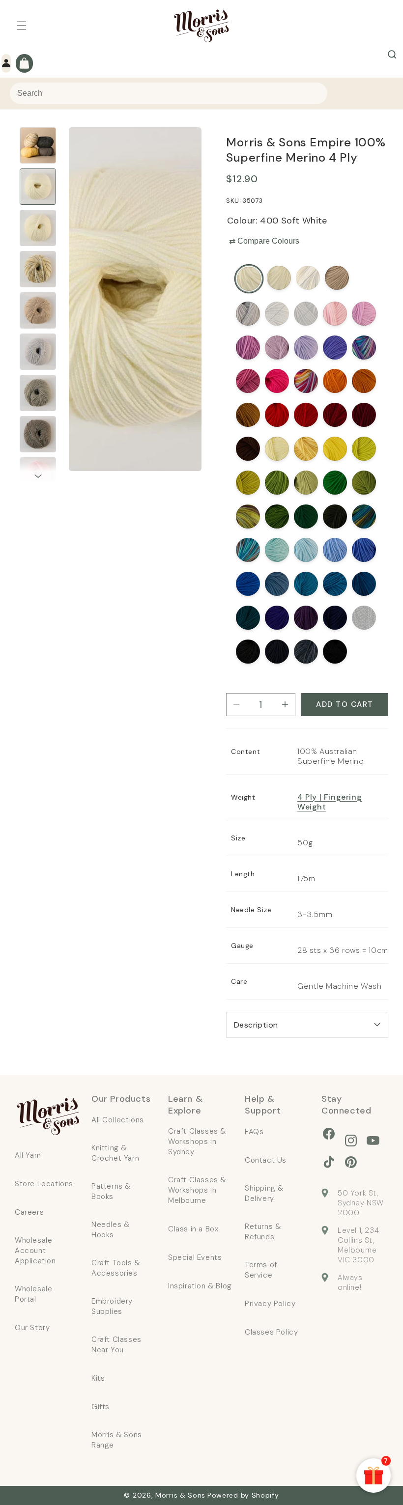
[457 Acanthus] (277, 516)
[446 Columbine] (277, 347)
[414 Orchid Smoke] (248, 347)
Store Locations (44, 1184)
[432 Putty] (308, 278)
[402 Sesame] (337, 278)
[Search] (392, 54)
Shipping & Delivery (264, 1193)
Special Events (195, 1257)
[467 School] (306, 652)
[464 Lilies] (306, 347)
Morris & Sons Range (116, 1440)
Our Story (32, 1328)
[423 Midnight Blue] (364, 584)
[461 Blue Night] (277, 652)
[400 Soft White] (249, 279)
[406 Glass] (306, 550)
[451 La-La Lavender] (335, 347)
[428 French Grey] (248, 314)
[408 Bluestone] (277, 584)
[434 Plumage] (364, 516)
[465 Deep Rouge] (364, 415)
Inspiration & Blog (200, 1286)
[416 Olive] (364, 483)
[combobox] (168, 93)
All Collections (117, 1120)
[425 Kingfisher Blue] (306, 584)
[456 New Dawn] (335, 314)
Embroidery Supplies (112, 1306)
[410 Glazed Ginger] (248, 415)
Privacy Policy (270, 1304)
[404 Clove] (248, 449)
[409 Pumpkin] (364, 381)
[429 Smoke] (306, 314)
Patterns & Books (111, 1191)
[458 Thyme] (277, 483)
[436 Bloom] (306, 381)
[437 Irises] (364, 347)
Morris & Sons (180, 1495)
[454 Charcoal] (248, 652)
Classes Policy (271, 1332)
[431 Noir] (335, 652)
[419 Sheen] (364, 449)
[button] (21, 25)
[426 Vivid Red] (306, 415)
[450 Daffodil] (335, 449)
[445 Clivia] (306, 449)
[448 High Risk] (277, 415)
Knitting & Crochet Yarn (115, 1153)
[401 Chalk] (279, 278)
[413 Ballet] (364, 314)
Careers (29, 1212)
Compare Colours (264, 241)
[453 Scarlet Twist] (335, 415)
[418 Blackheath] (306, 483)
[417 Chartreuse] (248, 483)
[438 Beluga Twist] (364, 618)
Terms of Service (261, 1270)
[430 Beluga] (335, 516)
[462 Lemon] (277, 449)
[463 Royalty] (277, 618)
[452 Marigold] (335, 381)
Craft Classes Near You (116, 1345)
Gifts (100, 1407)
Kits (98, 1378)
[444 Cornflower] (364, 550)
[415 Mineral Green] (306, 516)
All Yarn (28, 1155)
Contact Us (266, 1160)
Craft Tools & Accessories (115, 1268)
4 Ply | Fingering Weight (329, 802)
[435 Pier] (248, 550)
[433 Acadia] (248, 516)
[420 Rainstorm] (248, 618)
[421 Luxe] (306, 618)
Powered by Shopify (243, 1495)
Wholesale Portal (33, 1294)
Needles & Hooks (110, 1230)
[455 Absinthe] (335, 483)
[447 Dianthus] (248, 381)
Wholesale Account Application (35, 1250)
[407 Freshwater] (335, 550)
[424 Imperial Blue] (248, 584)
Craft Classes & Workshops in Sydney (197, 1141)
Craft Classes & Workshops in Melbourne (197, 1190)
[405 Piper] (277, 550)
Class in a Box (193, 1229)
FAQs (254, 1132)
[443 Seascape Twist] (277, 314)
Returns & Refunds (263, 1232)
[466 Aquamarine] (335, 584)
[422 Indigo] (335, 618)
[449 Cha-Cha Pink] (277, 381)
